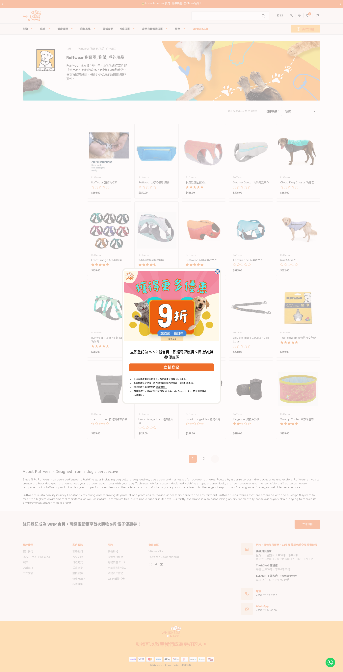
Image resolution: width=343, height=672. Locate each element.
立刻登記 (171, 367)
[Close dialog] (218, 271)
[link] (171, 306)
